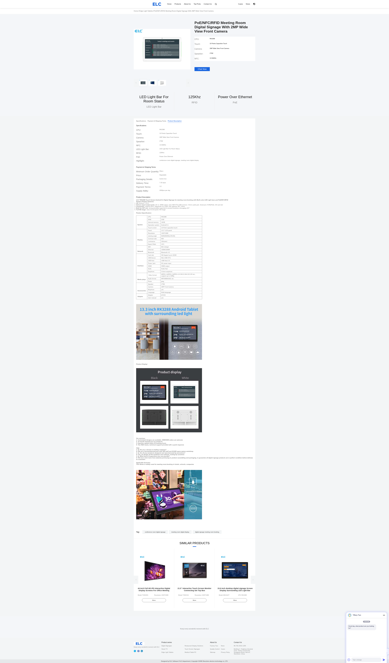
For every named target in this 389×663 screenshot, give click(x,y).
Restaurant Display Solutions (194, 646)
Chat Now (202, 69)
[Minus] (384, 615)
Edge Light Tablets (146, 11)
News (248, 4)
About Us (187, 4)
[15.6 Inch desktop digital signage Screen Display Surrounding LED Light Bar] (235, 570)
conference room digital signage (155, 532)
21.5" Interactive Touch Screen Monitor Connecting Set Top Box (194, 589)
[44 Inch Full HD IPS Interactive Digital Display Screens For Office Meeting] (154, 570)
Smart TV (164, 649)
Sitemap (212, 652)
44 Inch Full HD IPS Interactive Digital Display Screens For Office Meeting (154, 589)
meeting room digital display (180, 532)
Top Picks (197, 4)
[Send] (384, 660)
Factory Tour (214, 646)
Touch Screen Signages (192, 649)
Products (178, 4)
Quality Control (215, 649)
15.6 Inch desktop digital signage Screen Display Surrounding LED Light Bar (235, 589)
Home (169, 4)
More (154, 600)
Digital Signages (166, 646)
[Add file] (348, 660)
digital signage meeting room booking (207, 532)
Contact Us (208, 4)
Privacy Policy (225, 652)
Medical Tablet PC (190, 652)
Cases (240, 4)
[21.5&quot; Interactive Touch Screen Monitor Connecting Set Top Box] (194, 570)
